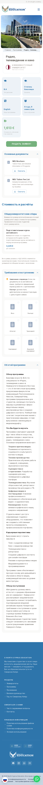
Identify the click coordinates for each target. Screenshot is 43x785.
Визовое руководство (16, 693)
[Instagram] (19, 763)
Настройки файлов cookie (25, 781)
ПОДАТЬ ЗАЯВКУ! (21, 144)
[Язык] (5, 780)
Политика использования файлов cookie (20, 724)
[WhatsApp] (24, 763)
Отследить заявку (34, 2)
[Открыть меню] (38, 8)
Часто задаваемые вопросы (18, 708)
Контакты (11, 712)
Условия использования (16, 732)
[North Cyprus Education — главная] (14, 8)
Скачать (21, 171)
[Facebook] (13, 763)
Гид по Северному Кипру (17, 697)
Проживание (12, 690)
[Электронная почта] (30, 763)
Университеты (12, 683)
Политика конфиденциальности (20, 729)
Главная (8, 50)
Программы (17, 50)
